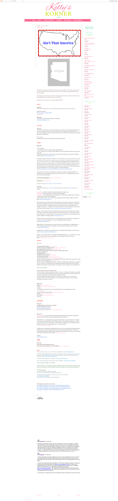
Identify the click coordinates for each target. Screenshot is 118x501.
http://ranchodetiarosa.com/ (69, 351)
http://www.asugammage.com (64, 345)
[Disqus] (59, 420)
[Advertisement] (28, 46)
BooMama (86, 111)
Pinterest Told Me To (88, 108)
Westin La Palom (52, 183)
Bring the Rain (87, 186)
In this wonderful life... (88, 159)
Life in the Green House (88, 140)
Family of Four (87, 86)
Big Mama (86, 123)
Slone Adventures (87, 77)
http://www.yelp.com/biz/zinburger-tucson (48, 231)
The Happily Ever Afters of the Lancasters (89, 168)
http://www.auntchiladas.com (48, 295)
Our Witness (86, 48)
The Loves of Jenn (87, 90)
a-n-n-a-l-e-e (86, 150)
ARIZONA (39, 27)
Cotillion (85, 53)
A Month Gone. (86, 40)
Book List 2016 (86, 66)
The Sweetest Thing (88, 153)
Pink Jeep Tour (40, 114)
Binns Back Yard (87, 81)
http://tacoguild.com (41, 290)
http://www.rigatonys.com (46, 285)
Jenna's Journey (87, 60)
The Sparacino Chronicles (89, 65)
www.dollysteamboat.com (48, 355)
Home (59, 495)
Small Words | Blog (88, 134)
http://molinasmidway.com (43, 227)
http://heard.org (48, 253)
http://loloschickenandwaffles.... (70, 360)
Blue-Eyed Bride (87, 171)
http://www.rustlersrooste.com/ (62, 358)
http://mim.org (53, 254)
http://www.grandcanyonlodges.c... (43, 376)
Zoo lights (86, 70)
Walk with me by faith (88, 174)
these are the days (87, 183)
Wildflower (39, 193)
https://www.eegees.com (59, 215)
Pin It (38, 395)
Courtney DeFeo (87, 147)
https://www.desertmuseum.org (55, 177)
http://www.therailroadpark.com (56, 309)
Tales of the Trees (87, 156)
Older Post (79, 495)
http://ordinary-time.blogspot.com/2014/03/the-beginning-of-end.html (50, 389)
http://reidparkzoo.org (47, 180)
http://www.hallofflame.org (61, 247)
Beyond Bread (39, 192)
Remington (86, 87)
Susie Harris (86, 137)
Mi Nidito (70, 187)
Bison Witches (40, 194)
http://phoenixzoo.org (55, 260)
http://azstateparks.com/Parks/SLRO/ (44, 112)
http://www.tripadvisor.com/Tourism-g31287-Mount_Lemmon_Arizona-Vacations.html (55, 169)
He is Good (86, 57)
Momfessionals (87, 105)
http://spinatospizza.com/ (42, 337)
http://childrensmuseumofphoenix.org (56, 257)
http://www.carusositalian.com (45, 199)
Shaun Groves (87, 128)
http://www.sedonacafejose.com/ (43, 119)
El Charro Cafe (51, 187)
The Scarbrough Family (89, 73)
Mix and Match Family (88, 164)
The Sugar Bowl (40, 315)
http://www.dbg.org (53, 246)
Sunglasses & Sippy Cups (89, 69)
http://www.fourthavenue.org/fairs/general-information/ (60, 208)
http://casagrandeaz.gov (56, 249)
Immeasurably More (88, 189)
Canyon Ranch (59, 183)
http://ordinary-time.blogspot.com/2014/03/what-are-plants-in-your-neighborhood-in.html (54, 388)
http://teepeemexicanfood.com (58, 292)
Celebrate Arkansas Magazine (89, 96)
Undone (85, 78)
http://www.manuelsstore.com (46, 293)
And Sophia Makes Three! (89, 43)
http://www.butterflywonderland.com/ (44, 308)
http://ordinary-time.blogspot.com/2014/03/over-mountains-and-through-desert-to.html (53, 386)
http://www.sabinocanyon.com (48, 155)
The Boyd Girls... (87, 131)
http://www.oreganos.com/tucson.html (47, 237)
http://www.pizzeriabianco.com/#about (44, 325)
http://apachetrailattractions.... (52, 356)
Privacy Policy (28, 499)
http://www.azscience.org (53, 256)
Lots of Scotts (86, 117)
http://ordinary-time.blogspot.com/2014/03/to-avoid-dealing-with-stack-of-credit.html (53, 385)
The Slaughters (87, 126)
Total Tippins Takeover (88, 161)
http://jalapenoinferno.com (61, 332)
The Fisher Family (88, 114)
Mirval (47, 183)
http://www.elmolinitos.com (44, 221)
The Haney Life (87, 177)
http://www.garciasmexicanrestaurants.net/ (48, 286)
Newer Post (39, 495)
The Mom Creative (88, 120)
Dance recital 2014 (87, 91)
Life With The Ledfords (88, 180)
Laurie (85, 52)
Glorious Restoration (88, 56)
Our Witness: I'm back (88, 49)
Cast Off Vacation (87, 74)
